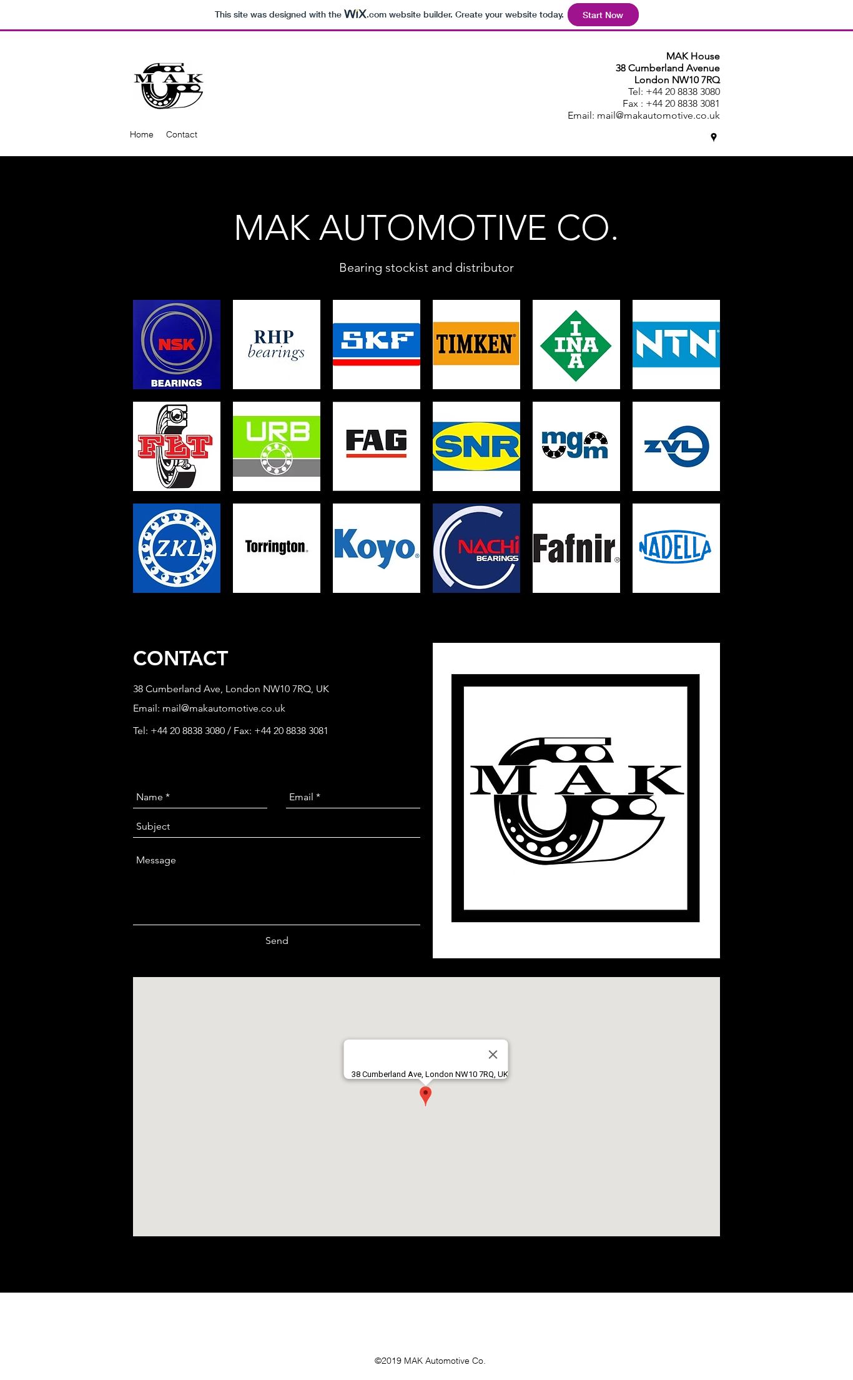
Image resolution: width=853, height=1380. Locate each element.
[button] (176, 344)
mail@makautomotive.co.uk (658, 115)
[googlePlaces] (714, 137)
